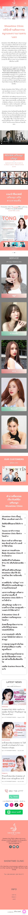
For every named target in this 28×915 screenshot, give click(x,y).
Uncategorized (6, 740)
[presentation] (14, 697)
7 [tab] (19, 482)
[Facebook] (10, 846)
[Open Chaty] (24, 911)
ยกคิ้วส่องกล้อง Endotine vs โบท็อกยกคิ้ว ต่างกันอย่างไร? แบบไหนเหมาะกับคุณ (14, 745)
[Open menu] (26, 3)
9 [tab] (23, 482)
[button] (11, 18)
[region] (14, 12)
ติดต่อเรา (14, 897)
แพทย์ (14, 899)
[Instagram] (17, 846)
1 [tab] (7, 482)
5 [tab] (15, 482)
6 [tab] (17, 482)
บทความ (14, 894)
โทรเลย (15, 796)
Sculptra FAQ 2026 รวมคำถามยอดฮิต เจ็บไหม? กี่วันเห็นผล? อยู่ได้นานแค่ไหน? (14, 712)
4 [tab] (13, 482)
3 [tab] (11, 482)
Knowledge (5, 706)
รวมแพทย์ (15, 207)
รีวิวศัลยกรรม (4, 773)
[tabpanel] (14, 474)
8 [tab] (21, 482)
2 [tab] (9, 482)
